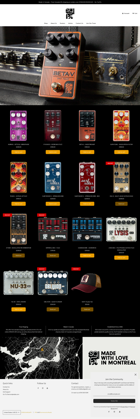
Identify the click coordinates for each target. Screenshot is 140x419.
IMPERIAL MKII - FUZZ (53, 248)
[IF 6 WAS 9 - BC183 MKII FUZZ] (53, 125)
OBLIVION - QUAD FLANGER (53, 302)
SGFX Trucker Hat (87, 302)
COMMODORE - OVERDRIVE (87, 248)
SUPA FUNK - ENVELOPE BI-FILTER (121, 144)
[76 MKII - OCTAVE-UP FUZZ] (18, 177)
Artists (70, 23)
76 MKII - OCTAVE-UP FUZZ (18, 196)
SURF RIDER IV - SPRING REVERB (52, 196)
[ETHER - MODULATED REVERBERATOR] (18, 229)
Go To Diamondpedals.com (11, 394)
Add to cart (18, 152)
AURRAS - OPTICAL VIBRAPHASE (18, 144)
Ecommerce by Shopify (46, 412)
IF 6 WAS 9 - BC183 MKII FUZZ (53, 144)
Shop (46, 23)
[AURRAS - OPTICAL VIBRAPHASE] (18, 125)
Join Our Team (91, 23)
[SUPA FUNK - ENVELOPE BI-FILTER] (121, 125)
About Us (54, 23)
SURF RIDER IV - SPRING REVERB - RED (87, 196)
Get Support (6, 392)
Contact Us (79, 23)
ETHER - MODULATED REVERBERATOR (18, 248)
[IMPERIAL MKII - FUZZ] (53, 229)
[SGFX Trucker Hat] (87, 283)
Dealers (62, 23)
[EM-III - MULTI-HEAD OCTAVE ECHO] (121, 177)
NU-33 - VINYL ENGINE (18, 302)
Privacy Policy (124, 406)
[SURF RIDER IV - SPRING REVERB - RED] (87, 177)
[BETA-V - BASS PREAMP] (87, 125)
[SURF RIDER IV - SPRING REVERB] (53, 177)
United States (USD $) (11, 412)
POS (36, 412)
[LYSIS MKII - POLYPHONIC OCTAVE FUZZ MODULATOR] (121, 229)
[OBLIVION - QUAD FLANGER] (53, 283)
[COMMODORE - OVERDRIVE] (87, 229)
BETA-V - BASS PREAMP (87, 144)
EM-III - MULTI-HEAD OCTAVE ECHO (121, 196)
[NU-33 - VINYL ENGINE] (18, 283)
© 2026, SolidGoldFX (26, 412)
